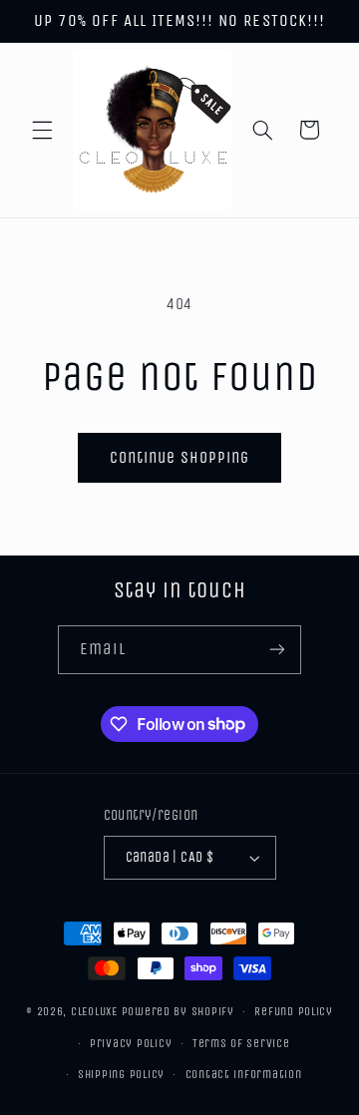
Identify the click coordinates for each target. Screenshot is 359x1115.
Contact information (243, 1074)
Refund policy (293, 1011)
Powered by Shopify (178, 1011)
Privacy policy (131, 1043)
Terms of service (241, 1043)
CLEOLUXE (94, 1011)
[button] (42, 130)
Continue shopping (180, 458)
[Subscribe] (277, 649)
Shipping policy (121, 1074)
